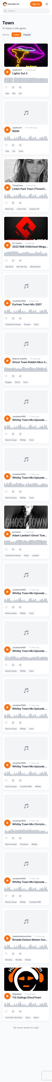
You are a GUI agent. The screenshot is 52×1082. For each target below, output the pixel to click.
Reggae (8, 382)
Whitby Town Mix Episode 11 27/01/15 (30, 766)
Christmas (24, 844)
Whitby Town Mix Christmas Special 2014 (30, 824)
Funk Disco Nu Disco (13, 1017)
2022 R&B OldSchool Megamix (30, 246)
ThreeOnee (17, 185)
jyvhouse (16, 532)
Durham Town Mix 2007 (27, 304)
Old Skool (9, 267)
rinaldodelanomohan (21, 936)
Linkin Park (21, 209)
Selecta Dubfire (19, 358)
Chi (20, 93)
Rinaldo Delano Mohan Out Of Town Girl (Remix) (30, 939)
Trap (7, 93)
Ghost (17, 382)
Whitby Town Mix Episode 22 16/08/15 (30, 419)
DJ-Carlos (17, 243)
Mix (13, 93)
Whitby (23, 440)
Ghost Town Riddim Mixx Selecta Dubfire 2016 (30, 362)
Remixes (8, 960)
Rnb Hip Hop (22, 267)
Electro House (11, 440)
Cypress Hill (34, 209)
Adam (26, 555)
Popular (27, 34)
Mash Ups (9, 209)
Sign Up (36, 4)
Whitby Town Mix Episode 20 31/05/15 (30, 593)
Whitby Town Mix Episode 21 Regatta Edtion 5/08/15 (30, 477)
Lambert (35, 555)
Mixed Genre (35, 267)
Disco (28, 1017)
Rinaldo (19, 960)
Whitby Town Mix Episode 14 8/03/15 (30, 708)
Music (36, 1017)
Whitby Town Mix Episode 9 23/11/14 (30, 881)
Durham (27, 324)
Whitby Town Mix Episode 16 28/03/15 (30, 650)
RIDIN (15, 131)
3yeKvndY (17, 70)
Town (21, 151)
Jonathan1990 (19, 301)
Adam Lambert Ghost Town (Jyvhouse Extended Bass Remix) (30, 535)
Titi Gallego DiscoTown (26, 997)
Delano (28, 960)
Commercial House (13, 324)
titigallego (17, 994)
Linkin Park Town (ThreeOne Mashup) (30, 188)
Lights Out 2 (19, 73)
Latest (16, 34)
